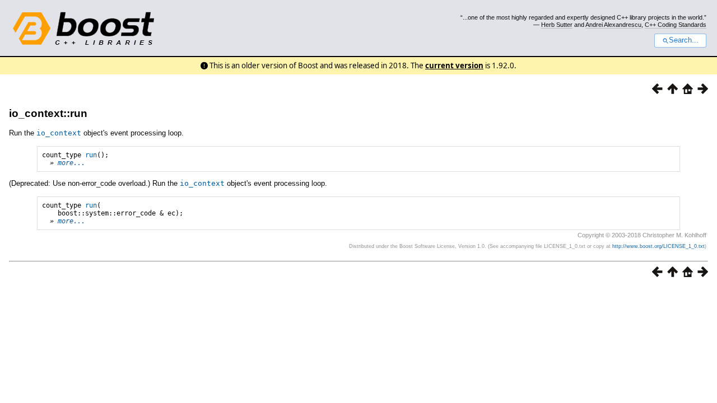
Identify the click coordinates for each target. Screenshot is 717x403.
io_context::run (48, 113)
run (91, 155)
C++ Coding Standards (675, 24)
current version (454, 65)
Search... (684, 40)
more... (71, 163)
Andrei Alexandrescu (613, 24)
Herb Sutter (556, 24)
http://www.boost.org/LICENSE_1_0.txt (658, 246)
